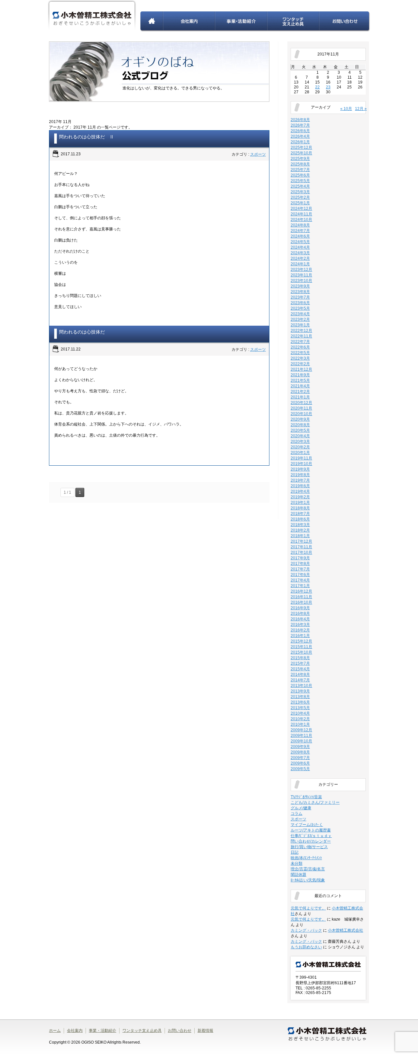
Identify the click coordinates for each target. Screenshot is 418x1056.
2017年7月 (300, 569)
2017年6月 (300, 574)
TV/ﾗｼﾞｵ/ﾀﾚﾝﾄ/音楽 (306, 797)
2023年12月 (301, 269)
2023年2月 (300, 319)
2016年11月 (301, 597)
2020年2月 (300, 447)
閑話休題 (298, 874)
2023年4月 (300, 314)
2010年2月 (300, 719)
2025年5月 (300, 181)
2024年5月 (300, 242)
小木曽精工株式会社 (345, 930)
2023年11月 (301, 275)
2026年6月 (300, 131)
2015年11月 (301, 646)
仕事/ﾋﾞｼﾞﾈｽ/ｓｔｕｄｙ (311, 835)
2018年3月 (300, 524)
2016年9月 (300, 608)
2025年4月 (300, 186)
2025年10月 (301, 153)
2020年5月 (300, 430)
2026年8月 (300, 119)
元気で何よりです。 (308, 908)
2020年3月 (300, 441)
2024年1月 (300, 264)
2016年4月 (300, 619)
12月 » (361, 108)
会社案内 (189, 21)
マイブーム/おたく (307, 824)
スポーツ (258, 154)
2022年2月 (300, 364)
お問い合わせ (344, 21)
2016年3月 (300, 624)
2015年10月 (301, 652)
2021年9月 (300, 375)
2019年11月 (301, 458)
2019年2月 (300, 497)
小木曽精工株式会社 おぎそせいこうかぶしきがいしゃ (92, 16)
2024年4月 (300, 247)
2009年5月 (300, 769)
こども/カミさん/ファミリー (315, 802)
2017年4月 (300, 580)
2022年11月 (301, 336)
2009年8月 (300, 752)
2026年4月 (300, 136)
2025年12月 (301, 147)
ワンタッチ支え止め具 (293, 21)
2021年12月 (301, 369)
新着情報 (205, 1030)
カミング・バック (306, 930)
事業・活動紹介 (241, 21)
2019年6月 (300, 486)
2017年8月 (300, 563)
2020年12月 (301, 402)
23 (328, 87)
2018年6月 (300, 519)
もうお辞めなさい (306, 947)
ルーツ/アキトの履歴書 (311, 830)
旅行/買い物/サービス (309, 847)
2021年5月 (300, 380)
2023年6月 (300, 303)
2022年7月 (300, 341)
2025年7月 (300, 169)
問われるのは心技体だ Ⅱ (86, 136)
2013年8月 (300, 696)
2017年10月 (301, 552)
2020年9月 (300, 419)
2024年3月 (300, 253)
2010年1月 (300, 724)
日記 (294, 852)
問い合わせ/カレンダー (311, 841)
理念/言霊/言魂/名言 (308, 869)
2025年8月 (300, 164)
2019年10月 (301, 463)
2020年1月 (300, 452)
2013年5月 (300, 708)
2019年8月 (300, 475)
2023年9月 (300, 286)
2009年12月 (301, 730)
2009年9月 (300, 746)
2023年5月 (300, 308)
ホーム (151, 21)
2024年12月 (301, 208)
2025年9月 (300, 158)
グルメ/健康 (301, 808)
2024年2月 (300, 258)
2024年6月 (300, 236)
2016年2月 (300, 630)
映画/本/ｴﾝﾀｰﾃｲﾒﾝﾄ (306, 858)
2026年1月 (300, 142)
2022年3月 (300, 358)
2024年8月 (300, 225)
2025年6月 (300, 175)
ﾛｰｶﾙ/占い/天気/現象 (308, 880)
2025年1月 (300, 203)
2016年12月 (301, 591)
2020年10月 (301, 414)
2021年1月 (300, 397)
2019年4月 (300, 491)
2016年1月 (300, 635)
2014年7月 (300, 680)
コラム (296, 813)
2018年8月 (300, 508)
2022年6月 (300, 347)
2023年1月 (300, 325)
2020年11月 (301, 408)
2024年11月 (301, 214)
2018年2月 (300, 530)
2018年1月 (300, 536)
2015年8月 (300, 658)
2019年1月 (300, 502)
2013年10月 (301, 685)
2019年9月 (300, 469)
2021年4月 (300, 386)
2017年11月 (301, 547)
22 (317, 87)
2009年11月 (301, 735)
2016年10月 (301, 602)
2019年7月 (300, 480)
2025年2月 (300, 197)
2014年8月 (300, 674)
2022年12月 (301, 330)
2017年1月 (300, 585)
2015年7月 (300, 663)
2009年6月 (300, 763)
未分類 (296, 863)
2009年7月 (300, 757)
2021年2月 (300, 391)
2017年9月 (300, 558)
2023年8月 (300, 291)
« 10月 (346, 108)
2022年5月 (300, 352)
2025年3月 (300, 192)
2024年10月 (301, 219)
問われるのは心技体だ (82, 331)
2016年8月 (300, 613)
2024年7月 (300, 230)
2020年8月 (300, 425)
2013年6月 (300, 702)
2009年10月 (301, 741)
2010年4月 (300, 713)
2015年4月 (300, 669)
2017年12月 (301, 541)
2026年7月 (300, 125)
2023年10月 (301, 280)
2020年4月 (300, 436)
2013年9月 (300, 691)
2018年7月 (300, 513)
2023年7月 (300, 297)
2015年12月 (301, 641)
